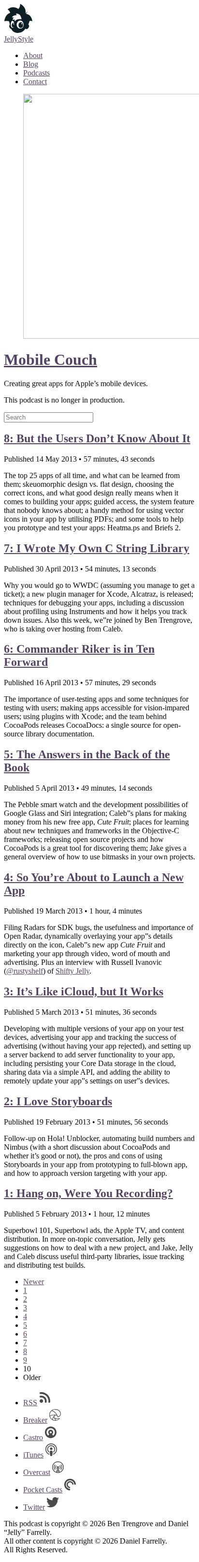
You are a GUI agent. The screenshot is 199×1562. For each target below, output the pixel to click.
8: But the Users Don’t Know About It (97, 438)
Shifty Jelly (72, 971)
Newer (33, 1281)
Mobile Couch (50, 359)
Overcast (36, 1472)
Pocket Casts (42, 1490)
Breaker (35, 1420)
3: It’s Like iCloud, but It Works (83, 991)
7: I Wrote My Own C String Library (96, 548)
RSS (30, 1402)
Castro (33, 1437)
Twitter (34, 1507)
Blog (30, 64)
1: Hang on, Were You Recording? (88, 1193)
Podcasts (36, 73)
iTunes (33, 1455)
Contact (35, 81)
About (33, 55)
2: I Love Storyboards (58, 1101)
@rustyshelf (24, 971)
